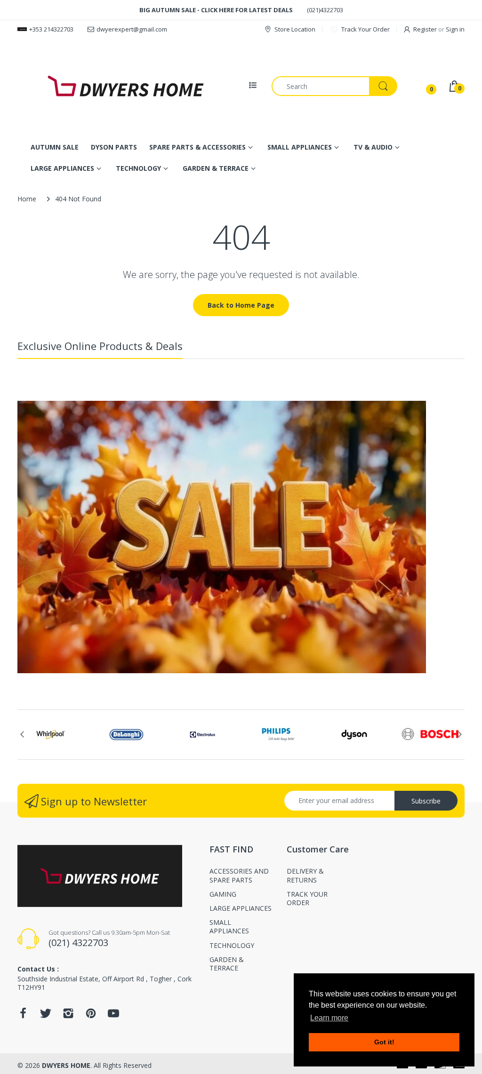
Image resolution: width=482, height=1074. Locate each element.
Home (26, 198)
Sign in (455, 29)
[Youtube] (113, 1016)
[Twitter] (45, 1016)
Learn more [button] (329, 1018)
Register (425, 29)
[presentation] (22, 734)
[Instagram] (68, 1016)
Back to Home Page (241, 305)
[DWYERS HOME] (125, 86)
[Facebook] (23, 1016)
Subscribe (426, 800)
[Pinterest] (90, 1016)
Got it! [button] (384, 1042)
